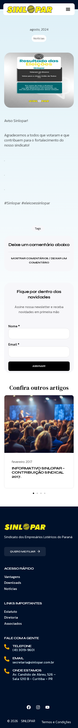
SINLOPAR (28, 720)
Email (13, 344)
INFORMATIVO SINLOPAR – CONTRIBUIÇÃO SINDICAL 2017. (38, 472)
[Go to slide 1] (33, 493)
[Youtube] (47, 707)
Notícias (39, 38)
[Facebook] (29, 707)
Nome (14, 326)
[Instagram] (38, 707)
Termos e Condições (56, 722)
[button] (67, 9)
